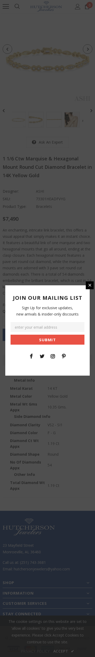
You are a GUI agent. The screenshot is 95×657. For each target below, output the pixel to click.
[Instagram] (53, 356)
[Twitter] (42, 356)
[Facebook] (31, 356)
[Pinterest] (64, 356)
